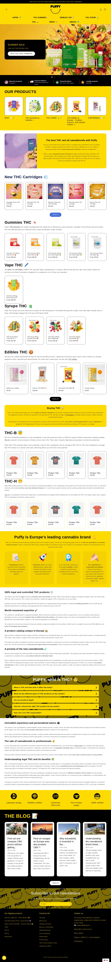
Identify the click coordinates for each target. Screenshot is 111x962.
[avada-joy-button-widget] (4, 958)
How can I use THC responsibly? (28, 713)
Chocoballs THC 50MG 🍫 (66, 388)
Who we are (43, 921)
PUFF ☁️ (8, 118)
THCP (6, 927)
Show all (55, 214)
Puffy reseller (78, 745)
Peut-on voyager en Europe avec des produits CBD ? (42, 843)
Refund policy (43, 936)
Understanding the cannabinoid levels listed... (94, 841)
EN (107, 960)
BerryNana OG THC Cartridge (33, 203)
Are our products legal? (24, 700)
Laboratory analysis (45, 946)
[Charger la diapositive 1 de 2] (52, 77)
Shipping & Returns (45, 924)
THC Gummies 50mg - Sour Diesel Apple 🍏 (55, 254)
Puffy (49, 957)
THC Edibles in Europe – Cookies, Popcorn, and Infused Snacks (76, 121)
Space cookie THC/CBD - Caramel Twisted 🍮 (19, 924)
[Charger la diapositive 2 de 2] (54, 77)
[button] (7, 10)
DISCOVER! (14, 57)
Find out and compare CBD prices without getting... (14, 843)
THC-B (7, 440)
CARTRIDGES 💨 (95, 118)
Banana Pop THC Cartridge (95, 203)
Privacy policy (43, 939)
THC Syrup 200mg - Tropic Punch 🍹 (12, 337)
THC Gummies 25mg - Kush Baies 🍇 (96, 254)
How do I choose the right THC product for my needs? (36, 706)
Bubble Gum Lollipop (13, 388)
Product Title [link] (12, 473)
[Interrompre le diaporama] (63, 77)
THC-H (7, 495)
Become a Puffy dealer (46, 927)
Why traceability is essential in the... (68, 841)
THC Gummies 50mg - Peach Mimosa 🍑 (34, 254)
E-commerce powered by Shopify (59, 957)
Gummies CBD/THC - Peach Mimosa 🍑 (17, 917)
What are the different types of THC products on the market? (39, 694)
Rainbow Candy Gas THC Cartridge (54, 203)
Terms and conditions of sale (48, 943)
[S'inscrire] (70, 904)
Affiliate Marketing (44, 930)
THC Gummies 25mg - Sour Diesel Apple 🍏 (75, 254)
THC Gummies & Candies (32, 119)
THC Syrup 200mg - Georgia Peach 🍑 (33, 337)
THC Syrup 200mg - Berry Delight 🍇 (54, 337)
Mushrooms (8, 936)
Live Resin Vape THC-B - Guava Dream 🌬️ (18, 921)
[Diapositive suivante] (59, 77)
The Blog (42, 917)
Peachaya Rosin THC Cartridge (75, 203)
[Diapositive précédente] (48, 77)
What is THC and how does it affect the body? (33, 687)
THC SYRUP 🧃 (52, 118)
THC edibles (72, 359)
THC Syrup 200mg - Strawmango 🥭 (75, 337)
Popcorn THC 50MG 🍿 (40, 388)
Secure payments (44, 933)
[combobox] (105, 960)
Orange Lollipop (89, 388)
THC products (69, 415)
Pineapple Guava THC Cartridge (13, 203)
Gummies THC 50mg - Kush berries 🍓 (13, 254)
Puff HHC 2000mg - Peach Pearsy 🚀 (12, 296)
